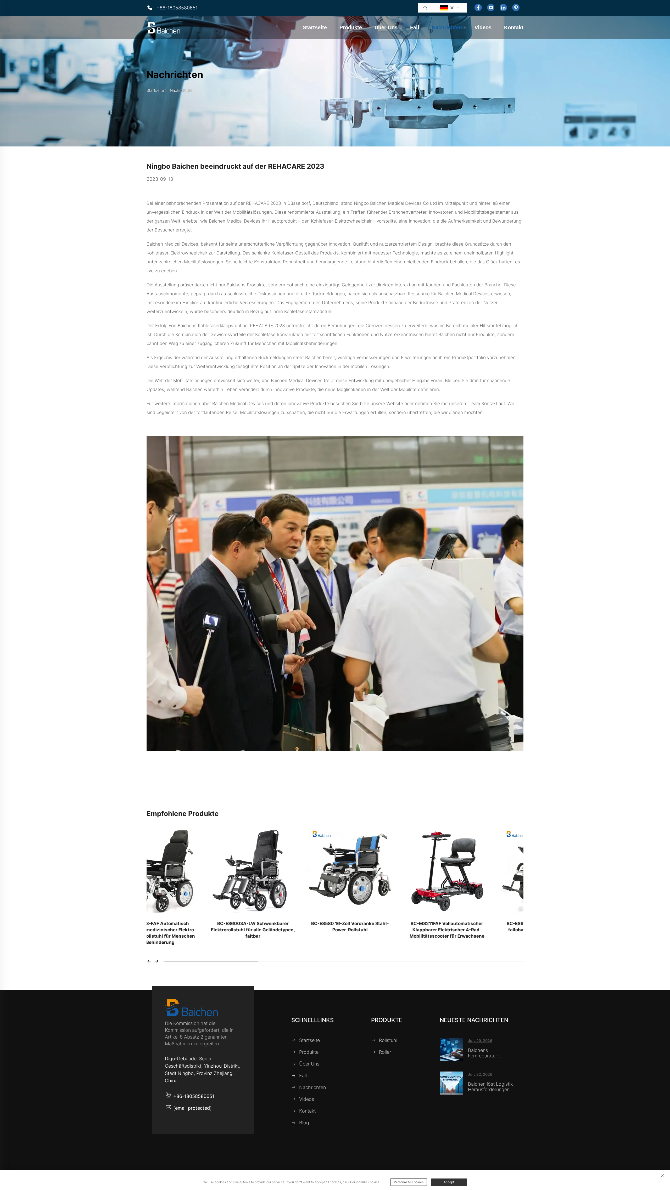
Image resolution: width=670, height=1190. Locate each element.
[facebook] (478, 7)
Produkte (350, 27)
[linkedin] (503, 7)
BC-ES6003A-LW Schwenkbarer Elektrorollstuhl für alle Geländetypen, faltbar (190, 930)
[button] (149, 961)
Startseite (315, 27)
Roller (385, 1052)
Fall (414, 27)
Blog (304, 1122)
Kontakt (513, 27)
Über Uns (386, 27)
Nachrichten (447, 27)
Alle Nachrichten (335, 783)
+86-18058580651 (177, 7)
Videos (483, 27)
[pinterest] (516, 7)
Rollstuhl (388, 1040)
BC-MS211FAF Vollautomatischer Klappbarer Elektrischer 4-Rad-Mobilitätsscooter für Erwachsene (383, 930)
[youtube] (490, 7)
